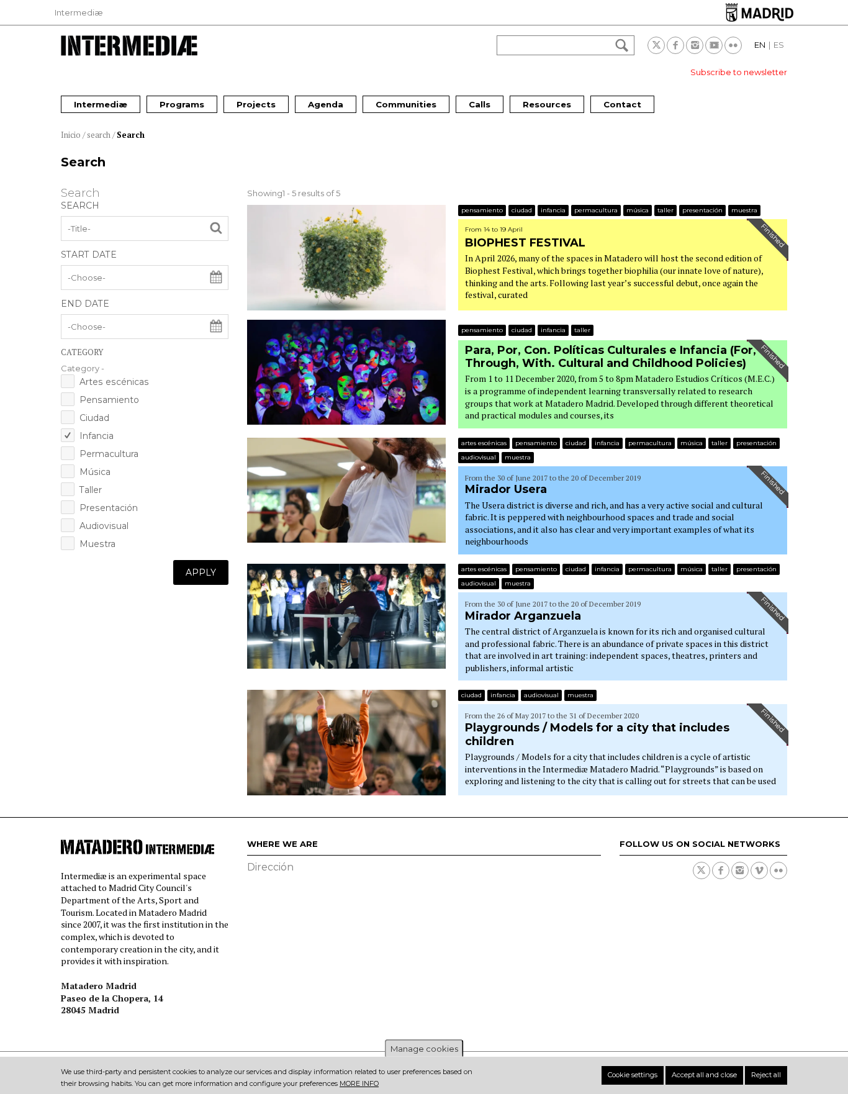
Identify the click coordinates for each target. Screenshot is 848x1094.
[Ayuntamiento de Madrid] (759, 12)
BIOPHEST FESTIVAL (525, 243)
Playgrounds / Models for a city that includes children (597, 734)
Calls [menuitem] (479, 104)
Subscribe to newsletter (738, 72)
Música (95, 471)
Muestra (97, 543)
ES (779, 45)
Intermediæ (79, 12)
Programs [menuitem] (182, 104)
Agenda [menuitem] (325, 104)
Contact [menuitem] (622, 104)
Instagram (694, 45)
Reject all (766, 1074)
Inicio (71, 134)
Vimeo (759, 870)
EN (759, 45)
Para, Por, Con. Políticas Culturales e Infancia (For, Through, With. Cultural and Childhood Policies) (610, 357)
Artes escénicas (114, 381)
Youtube (714, 45)
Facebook (675, 45)
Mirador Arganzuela (523, 616)
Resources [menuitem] (547, 104)
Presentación (108, 507)
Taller (90, 489)
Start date (89, 254)
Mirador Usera (506, 489)
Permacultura (108, 453)
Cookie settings (632, 1074)
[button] (144, 368)
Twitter (656, 45)
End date (85, 303)
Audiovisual (104, 525)
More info (359, 1082)
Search (131, 134)
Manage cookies (424, 1049)
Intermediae (129, 45)
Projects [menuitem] (256, 104)
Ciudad (94, 417)
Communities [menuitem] (406, 104)
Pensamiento (109, 399)
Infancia (96, 435)
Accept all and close (704, 1074)
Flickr (733, 45)
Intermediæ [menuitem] (100, 104)
